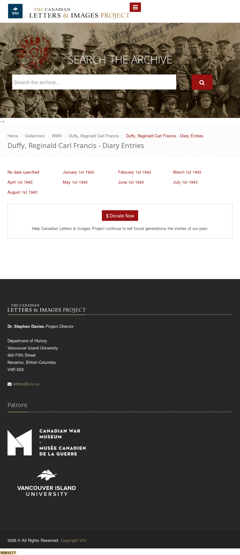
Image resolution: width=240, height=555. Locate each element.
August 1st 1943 (22, 192)
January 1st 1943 (78, 172)
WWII (57, 136)
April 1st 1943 (20, 182)
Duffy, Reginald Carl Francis (94, 136)
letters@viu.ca (26, 384)
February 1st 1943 (134, 172)
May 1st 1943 (75, 182)
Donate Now (121, 215)
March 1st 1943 (187, 172)
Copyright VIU (73, 540)
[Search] (202, 82)
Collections (35, 136)
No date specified (23, 172)
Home (13, 136)
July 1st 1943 (185, 182)
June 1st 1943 (131, 182)
